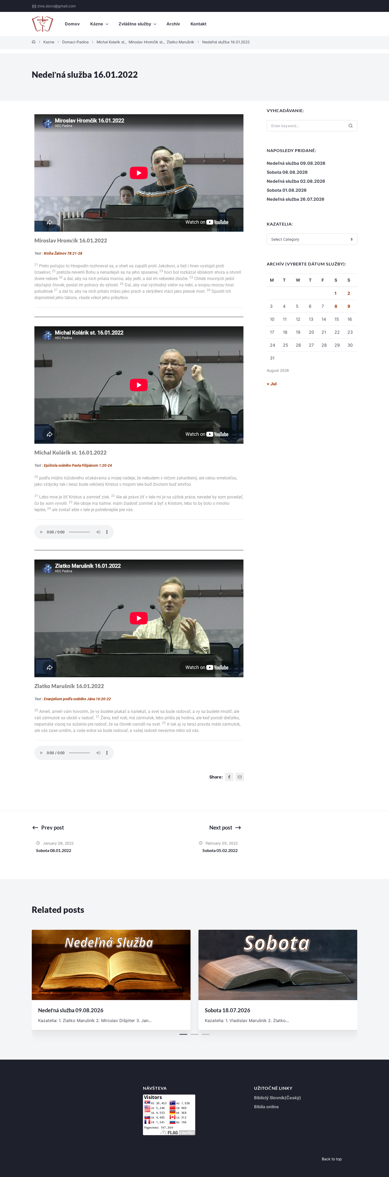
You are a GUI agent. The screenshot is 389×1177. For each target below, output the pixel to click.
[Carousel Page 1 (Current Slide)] (183, 1034)
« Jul (272, 383)
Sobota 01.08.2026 (287, 190)
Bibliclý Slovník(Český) (277, 1097)
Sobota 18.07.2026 (227, 1010)
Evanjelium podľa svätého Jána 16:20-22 (77, 699)
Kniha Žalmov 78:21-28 (63, 253)
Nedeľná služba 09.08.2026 (296, 163)
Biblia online (266, 1106)
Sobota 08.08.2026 (287, 172)
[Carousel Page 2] (194, 1034)
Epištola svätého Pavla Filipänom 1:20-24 (78, 465)
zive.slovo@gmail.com (56, 6)
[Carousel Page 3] (206, 1034)
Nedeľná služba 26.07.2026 (295, 199)
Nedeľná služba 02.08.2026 (296, 181)
